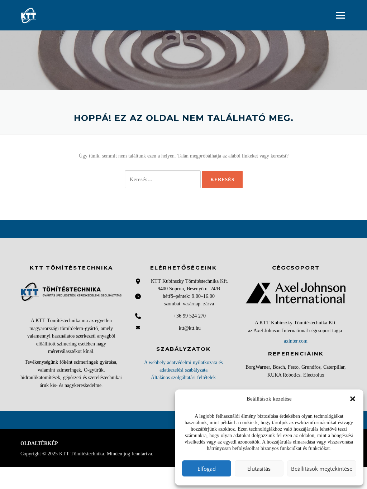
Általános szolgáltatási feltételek (183, 377)
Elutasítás (259, 468)
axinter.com (296, 341)
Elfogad (206, 468)
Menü (340, 15)
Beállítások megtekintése (321, 468)
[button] (352, 398)
